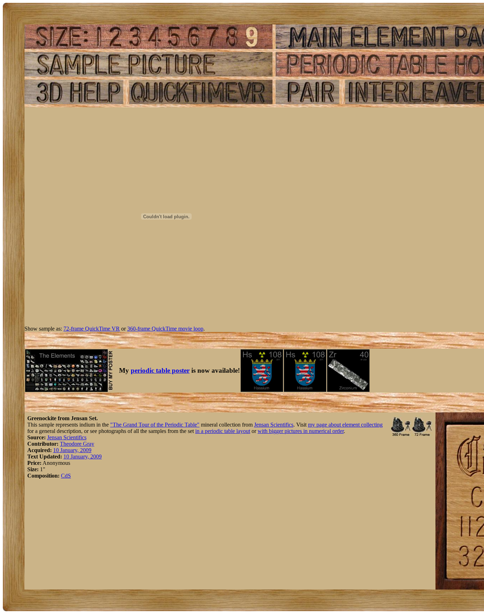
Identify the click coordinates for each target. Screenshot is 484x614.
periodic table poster (160, 370)
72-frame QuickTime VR (91, 329)
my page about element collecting (345, 425)
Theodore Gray (77, 444)
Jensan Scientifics (273, 425)
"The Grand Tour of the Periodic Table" (154, 425)
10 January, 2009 (72, 450)
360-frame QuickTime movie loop (165, 329)
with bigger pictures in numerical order (301, 431)
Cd (64, 476)
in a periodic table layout (222, 431)
